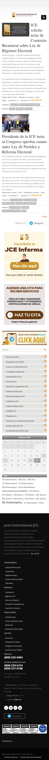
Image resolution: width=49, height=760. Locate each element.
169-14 (31, 479)
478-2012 (18, 495)
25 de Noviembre (26, 487)
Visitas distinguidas (30, 200)
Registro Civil (10, 596)
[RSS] (45, 356)
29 (18, 447)
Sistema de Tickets (12, 642)
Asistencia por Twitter (13, 650)
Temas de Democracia (14, 621)
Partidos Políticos (8, 203)
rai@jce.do (17, 699)
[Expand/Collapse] (43, 356)
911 (41, 503)
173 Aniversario (9, 483)
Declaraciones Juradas (14, 579)
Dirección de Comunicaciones (29, 104)
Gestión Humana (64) (14, 392)
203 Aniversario (9, 487)
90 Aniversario (12, 502)
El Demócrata (10, 617)
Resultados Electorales (14, 629)
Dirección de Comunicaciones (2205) (20, 421)
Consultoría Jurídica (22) (15, 372)
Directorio (9, 638)
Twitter (11, 708)
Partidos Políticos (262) (14, 406)
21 (31, 460)
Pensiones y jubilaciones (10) (17, 387)
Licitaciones (9, 571)
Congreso (20, 109)
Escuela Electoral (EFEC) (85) (17, 431)
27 (5, 447)
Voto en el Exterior (12, 600)
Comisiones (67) (12, 401)
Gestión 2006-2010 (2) (14, 426)
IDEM (24, 211)
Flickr (15, 708)
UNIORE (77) (11, 411)
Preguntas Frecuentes (13, 646)
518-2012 (30, 499)
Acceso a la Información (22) (16, 367)
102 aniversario (9, 479)
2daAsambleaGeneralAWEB (15, 491)
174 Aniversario (26, 483)
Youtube (20, 708)
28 (12, 447)
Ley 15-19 (28, 109)
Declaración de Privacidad (31, 757)
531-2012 (41, 499)
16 (44, 456)
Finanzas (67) (11, 382)
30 (24, 447)
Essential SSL (7, 741)
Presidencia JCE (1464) (15, 362)
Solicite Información (13, 567)
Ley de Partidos (15, 207)
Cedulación (9, 592)
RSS (45, 216)
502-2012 (7, 499)
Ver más (34, 553)
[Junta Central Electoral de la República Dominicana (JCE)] (24, 14)
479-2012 (30, 495)
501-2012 (41, 495)
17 (5, 460)
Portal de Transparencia (14, 604)
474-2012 (34, 491)
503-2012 (18, 499)
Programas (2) (11, 416)
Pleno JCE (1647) (12, 357)
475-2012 (7, 495)
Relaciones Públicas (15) (15, 396)
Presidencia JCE (16, 200)
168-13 (22, 479)
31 (31, 447)
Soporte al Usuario (12, 608)
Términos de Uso (11, 757)
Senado (12, 109)
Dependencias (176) (13, 377)
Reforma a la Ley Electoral (11, 211)
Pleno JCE (14, 104)
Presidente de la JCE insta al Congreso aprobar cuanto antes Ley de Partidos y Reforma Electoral (24, 143)
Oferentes (9, 583)
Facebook (6, 708)
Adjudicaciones (11, 575)
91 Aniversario (31, 503)
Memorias (9, 625)
